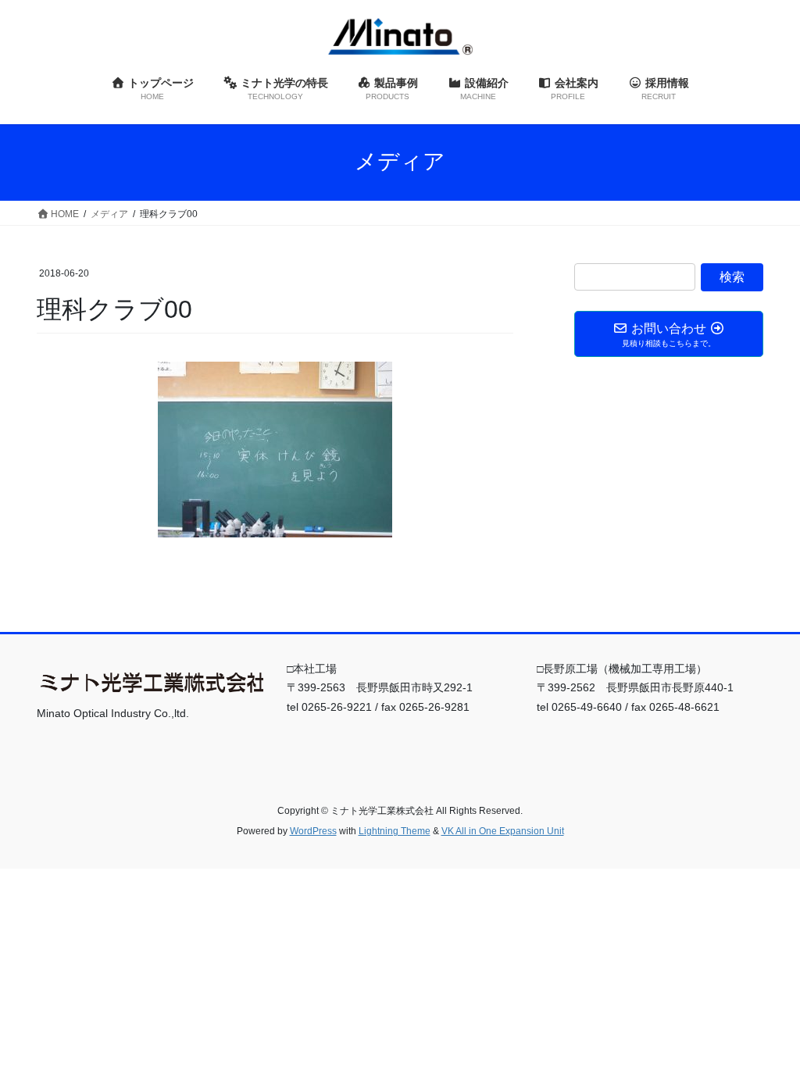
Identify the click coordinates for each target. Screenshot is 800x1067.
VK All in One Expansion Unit (502, 831)
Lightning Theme (394, 831)
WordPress (313, 831)
